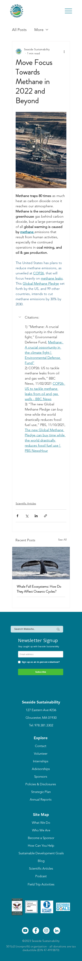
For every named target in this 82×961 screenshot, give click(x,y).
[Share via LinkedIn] (36, 516)
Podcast (41, 876)
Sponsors (40, 776)
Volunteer (40, 753)
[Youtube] (25, 930)
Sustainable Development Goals (41, 853)
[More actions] (64, 51)
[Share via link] (45, 516)
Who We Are (41, 830)
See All (62, 539)
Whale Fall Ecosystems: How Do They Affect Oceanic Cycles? (39, 589)
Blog (41, 861)
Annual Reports (40, 799)
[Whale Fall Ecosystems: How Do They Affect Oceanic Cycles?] (41, 563)
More (38, 29)
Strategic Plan (41, 792)
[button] (41, 317)
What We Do (41, 822)
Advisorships (41, 769)
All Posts (19, 29)
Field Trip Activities (41, 884)
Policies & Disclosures (40, 784)
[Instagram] (46, 930)
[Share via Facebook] (17, 516)
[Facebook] (35, 930)
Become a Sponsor (41, 838)
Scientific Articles (26, 503)
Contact (40, 746)
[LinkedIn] (56, 930)
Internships (40, 761)
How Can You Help (41, 845)
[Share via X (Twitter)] (27, 516)
